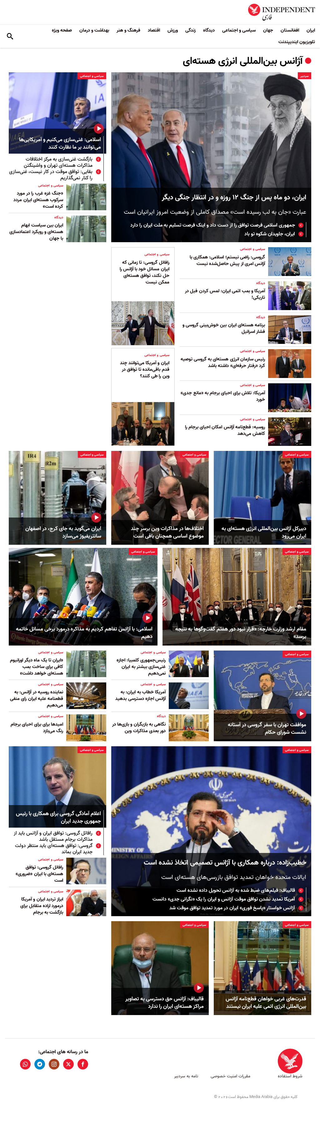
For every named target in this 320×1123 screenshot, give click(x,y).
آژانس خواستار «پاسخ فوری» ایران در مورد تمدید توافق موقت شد (232, 908)
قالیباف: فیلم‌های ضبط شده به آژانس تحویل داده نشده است (236, 890)
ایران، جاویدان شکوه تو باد (269, 234)
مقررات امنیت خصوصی (230, 1076)
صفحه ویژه (62, 30)
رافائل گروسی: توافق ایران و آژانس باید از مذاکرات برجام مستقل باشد (53, 836)
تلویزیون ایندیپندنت (296, 42)
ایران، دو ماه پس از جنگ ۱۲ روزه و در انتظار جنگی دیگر (234, 197)
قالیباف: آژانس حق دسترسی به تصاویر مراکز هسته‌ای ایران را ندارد (164, 1002)
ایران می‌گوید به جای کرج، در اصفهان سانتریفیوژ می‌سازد (63, 532)
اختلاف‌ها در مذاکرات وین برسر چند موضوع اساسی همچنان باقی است (167, 532)
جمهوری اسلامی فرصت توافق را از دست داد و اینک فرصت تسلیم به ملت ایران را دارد (212, 225)
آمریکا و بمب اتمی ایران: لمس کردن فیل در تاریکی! (225, 294)
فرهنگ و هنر (128, 30)
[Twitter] (68, 1064)
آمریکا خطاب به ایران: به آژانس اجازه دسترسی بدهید (140, 695)
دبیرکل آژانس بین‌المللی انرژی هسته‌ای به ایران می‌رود (264, 532)
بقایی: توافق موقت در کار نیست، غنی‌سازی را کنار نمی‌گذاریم (50, 175)
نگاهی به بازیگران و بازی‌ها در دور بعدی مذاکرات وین (139, 728)
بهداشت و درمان (94, 30)
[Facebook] (83, 1064)
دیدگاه (209, 30)
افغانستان (290, 30)
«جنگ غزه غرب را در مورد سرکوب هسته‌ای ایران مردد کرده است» (38, 200)
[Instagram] (54, 1064)
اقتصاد (154, 30)
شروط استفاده (290, 1076)
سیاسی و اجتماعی (239, 30)
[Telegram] (39, 1064)
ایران (311, 30)
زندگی (190, 30)
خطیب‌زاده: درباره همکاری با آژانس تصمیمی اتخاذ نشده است (225, 863)
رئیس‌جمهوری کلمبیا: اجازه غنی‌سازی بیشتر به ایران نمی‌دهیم (141, 666)
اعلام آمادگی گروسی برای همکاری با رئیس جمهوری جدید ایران (58, 817)
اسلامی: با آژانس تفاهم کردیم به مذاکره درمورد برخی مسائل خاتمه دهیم (84, 633)
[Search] (10, 36)
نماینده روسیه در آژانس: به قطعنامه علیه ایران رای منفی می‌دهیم (36, 698)
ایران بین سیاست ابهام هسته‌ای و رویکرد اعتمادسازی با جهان (36, 232)
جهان (268, 30)
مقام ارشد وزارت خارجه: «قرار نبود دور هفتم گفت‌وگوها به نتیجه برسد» (240, 633)
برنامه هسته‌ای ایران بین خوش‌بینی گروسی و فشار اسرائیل (223, 328)
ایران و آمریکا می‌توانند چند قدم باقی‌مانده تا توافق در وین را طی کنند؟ (144, 369)
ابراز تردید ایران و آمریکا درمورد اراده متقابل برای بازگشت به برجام (41, 906)
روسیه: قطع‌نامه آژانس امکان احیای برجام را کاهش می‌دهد (225, 430)
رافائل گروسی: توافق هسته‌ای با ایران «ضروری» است (39, 874)
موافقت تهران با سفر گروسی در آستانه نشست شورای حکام (267, 728)
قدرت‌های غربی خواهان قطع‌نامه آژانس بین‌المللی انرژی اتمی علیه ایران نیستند (266, 1002)
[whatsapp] (25, 1064)
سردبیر (304, 76)
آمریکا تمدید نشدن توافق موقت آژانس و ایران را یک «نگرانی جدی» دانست (223, 899)
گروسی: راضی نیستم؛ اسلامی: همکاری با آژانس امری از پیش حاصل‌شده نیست (227, 260)
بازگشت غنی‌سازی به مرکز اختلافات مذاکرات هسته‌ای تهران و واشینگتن (58, 162)
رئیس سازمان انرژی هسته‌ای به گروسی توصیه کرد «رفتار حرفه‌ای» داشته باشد (223, 362)
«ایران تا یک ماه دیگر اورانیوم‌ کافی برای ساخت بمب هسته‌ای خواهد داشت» (36, 666)
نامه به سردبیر (186, 1076)
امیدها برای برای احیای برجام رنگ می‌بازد (37, 728)
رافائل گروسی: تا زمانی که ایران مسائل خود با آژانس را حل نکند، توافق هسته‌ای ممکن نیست (144, 272)
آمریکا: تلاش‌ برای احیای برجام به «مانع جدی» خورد (223, 396)
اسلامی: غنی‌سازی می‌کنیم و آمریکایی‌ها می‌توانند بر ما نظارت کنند (60, 143)
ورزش (173, 30)
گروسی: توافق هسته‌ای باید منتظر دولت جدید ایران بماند (53, 849)
